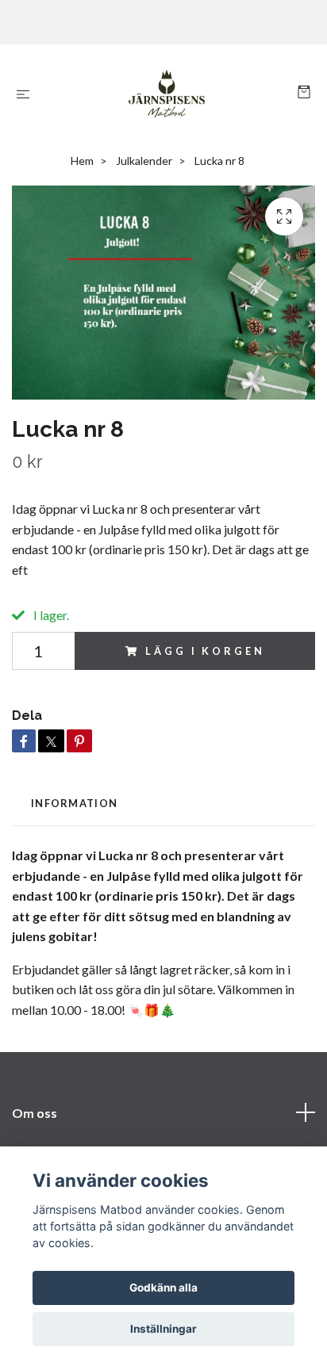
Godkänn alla (163, 1287)
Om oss (34, 1112)
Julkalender (144, 160)
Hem (82, 160)
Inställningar (163, 1328)
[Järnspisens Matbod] (167, 93)
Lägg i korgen (204, 651)
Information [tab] (74, 803)
